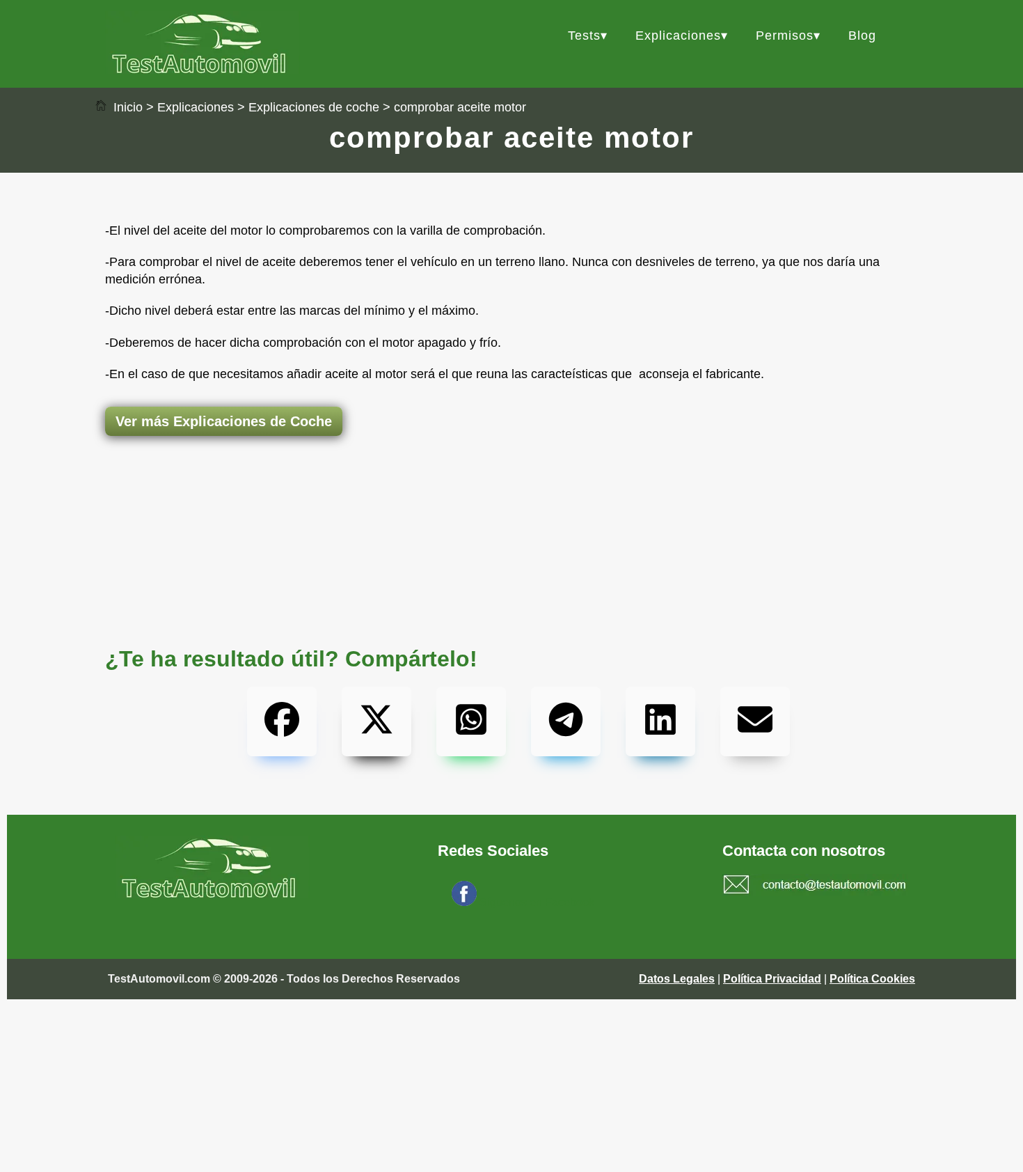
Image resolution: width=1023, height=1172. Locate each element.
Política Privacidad (772, 979)
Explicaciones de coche (313, 107)
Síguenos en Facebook (536, 902)
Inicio (126, 107)
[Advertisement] (511, 491)
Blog (862, 35)
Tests (584, 35)
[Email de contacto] (815, 886)
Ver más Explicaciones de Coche (224, 421)
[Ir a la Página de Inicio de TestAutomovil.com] (202, 70)
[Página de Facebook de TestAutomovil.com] (464, 902)
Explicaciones (678, 35)
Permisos (785, 35)
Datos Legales (677, 979)
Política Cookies (872, 979)
